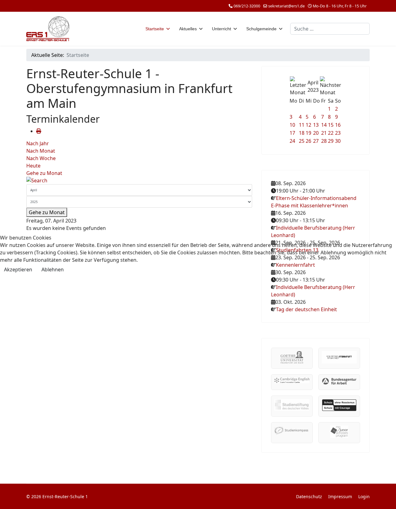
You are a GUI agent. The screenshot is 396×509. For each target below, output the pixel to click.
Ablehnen (52, 269)
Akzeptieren (18, 269)
